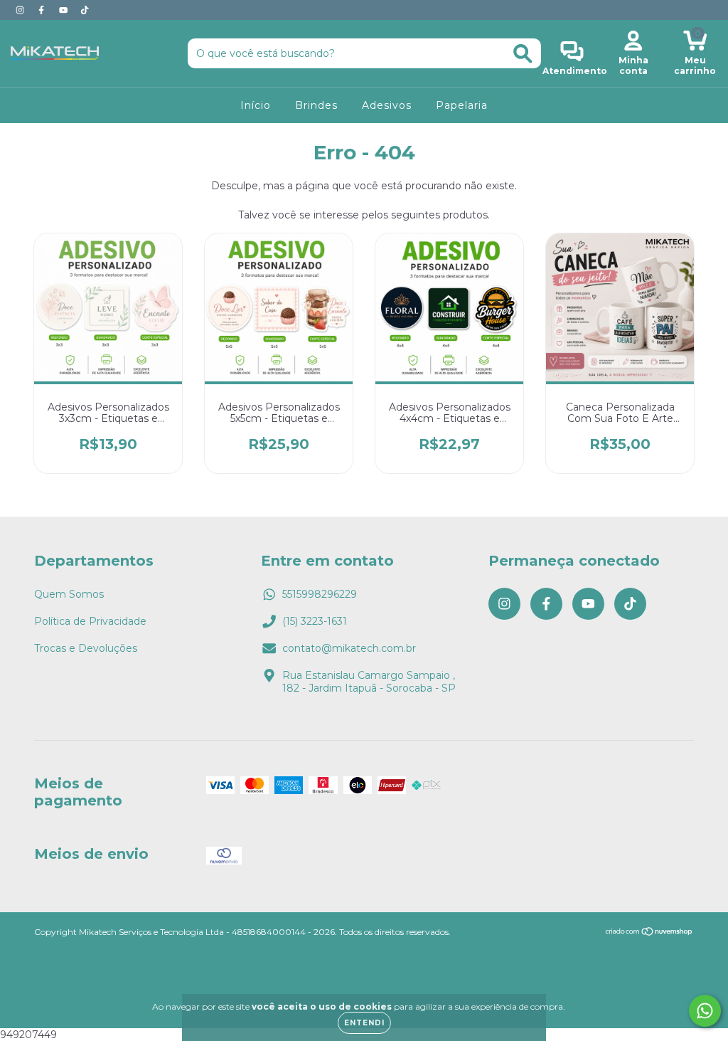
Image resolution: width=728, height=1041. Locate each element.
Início (255, 105)
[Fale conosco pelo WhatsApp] (705, 1011)
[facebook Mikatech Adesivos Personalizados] (42, 10)
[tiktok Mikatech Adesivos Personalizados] (84, 10)
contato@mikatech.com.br (349, 648)
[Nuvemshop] (649, 933)
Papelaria (462, 105)
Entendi (364, 1022)
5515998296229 (319, 594)
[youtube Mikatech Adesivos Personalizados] (64, 10)
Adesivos (387, 105)
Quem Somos (69, 594)
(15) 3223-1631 (314, 621)
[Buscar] (523, 53)
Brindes (316, 105)
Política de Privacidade (90, 621)
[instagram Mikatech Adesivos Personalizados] (21, 10)
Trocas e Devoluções (85, 648)
